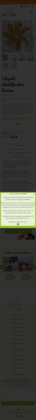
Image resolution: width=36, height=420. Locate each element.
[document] (18, 210)
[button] (33, 194)
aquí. (28, 218)
